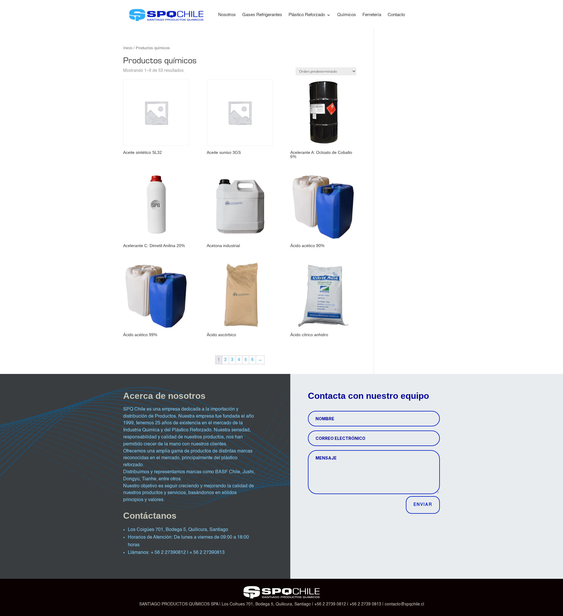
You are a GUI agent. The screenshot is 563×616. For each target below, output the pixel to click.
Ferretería (371, 15)
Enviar (422, 505)
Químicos (346, 15)
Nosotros (227, 15)
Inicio (127, 48)
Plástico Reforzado (307, 15)
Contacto (396, 15)
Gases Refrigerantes (262, 15)
